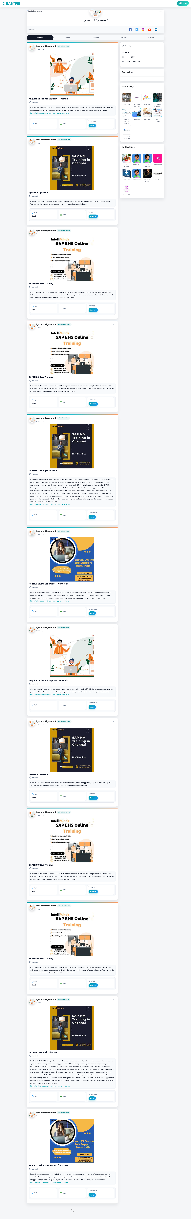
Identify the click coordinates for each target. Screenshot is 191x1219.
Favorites (95, 38)
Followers (123, 38)
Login (183, 3)
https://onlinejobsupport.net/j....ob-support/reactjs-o (49, 601)
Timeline (40, 38)
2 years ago (40, 49)
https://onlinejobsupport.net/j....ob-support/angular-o (49, 113)
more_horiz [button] (114, 46)
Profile (68, 38)
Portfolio (151, 38)
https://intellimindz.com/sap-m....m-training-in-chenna (50, 504)
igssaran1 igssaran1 (46, 46)
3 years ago (40, 143)
